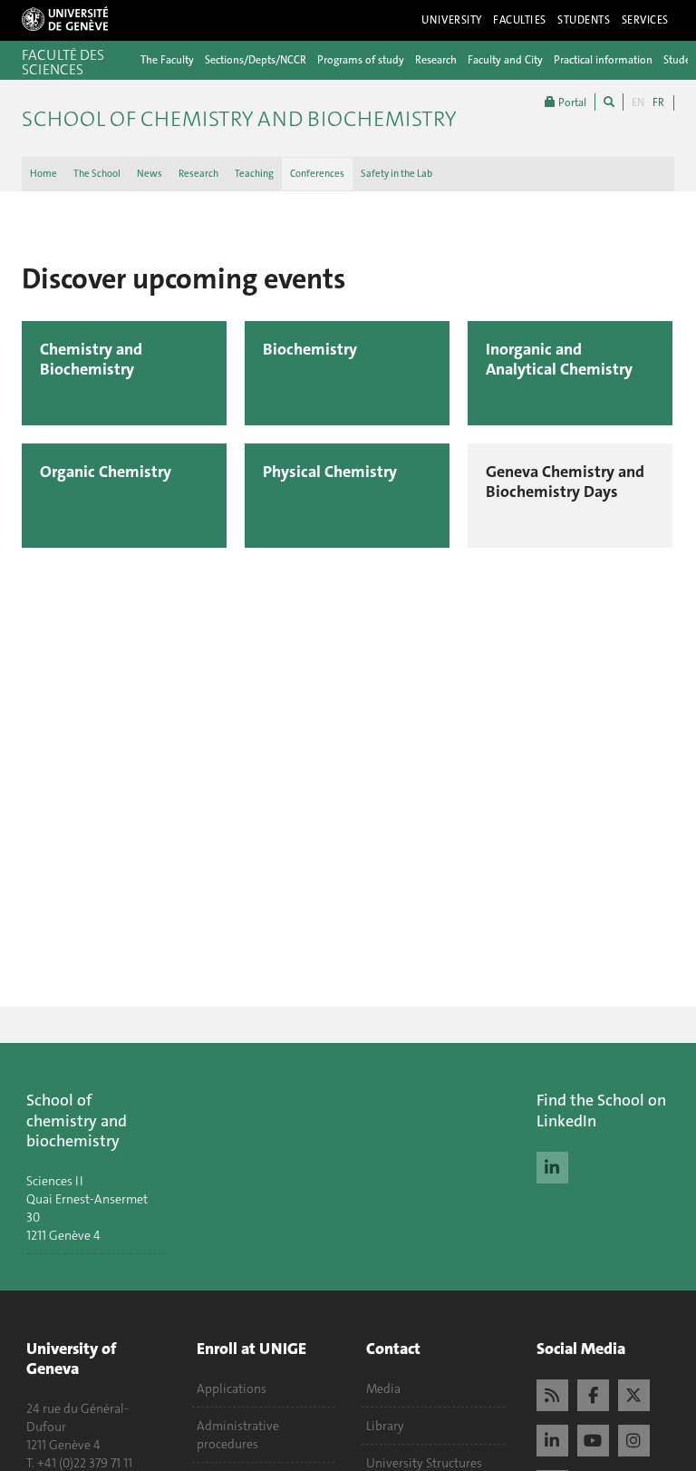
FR (658, 102)
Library (385, 1425)
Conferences (317, 173)
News (149, 173)
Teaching (254, 173)
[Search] (609, 102)
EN (638, 102)
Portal (571, 102)
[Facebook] (593, 1393)
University (451, 20)
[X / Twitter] (634, 1393)
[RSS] (552, 1393)
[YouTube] (593, 1438)
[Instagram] (634, 1438)
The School (97, 173)
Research (436, 60)
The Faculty (167, 60)
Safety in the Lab (396, 173)
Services (646, 20)
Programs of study (360, 60)
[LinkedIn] (552, 1165)
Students (584, 20)
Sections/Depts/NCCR (255, 60)
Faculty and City (505, 60)
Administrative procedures (238, 1434)
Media (383, 1388)
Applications (231, 1388)
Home (43, 173)
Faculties (519, 20)
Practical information (603, 60)
